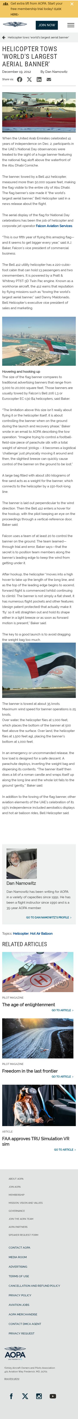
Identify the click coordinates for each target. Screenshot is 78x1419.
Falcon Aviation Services (54, 226)
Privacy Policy (20, 1295)
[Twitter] (25, 1397)
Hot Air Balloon (41, 934)
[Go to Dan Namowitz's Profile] (21, 878)
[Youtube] (53, 1397)
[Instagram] (39, 1397)
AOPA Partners (18, 1227)
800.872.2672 (11, 1379)
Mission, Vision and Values (26, 1203)
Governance (17, 1211)
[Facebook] (11, 1397)
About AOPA (16, 1178)
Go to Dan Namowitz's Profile (47, 917)
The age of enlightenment (28, 1004)
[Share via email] (49, 79)
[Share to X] (29, 79)
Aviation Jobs (19, 1304)
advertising (18, 1266)
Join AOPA (15, 1186)
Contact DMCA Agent (25, 1324)
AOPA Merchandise (23, 1314)
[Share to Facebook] (19, 79)
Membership (16, 1195)
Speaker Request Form (23, 1235)
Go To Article (61, 1010)
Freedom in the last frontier (30, 1071)
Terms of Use (19, 1276)
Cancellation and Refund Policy (34, 1285)
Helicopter (21, 934)
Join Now (47, 25)
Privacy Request (21, 1333)
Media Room (18, 1257)
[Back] (5, 37)
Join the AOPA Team (21, 1219)
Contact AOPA (19, 1247)
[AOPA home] (15, 26)
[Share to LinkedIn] (39, 79)
